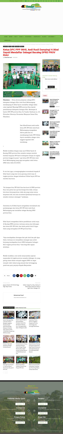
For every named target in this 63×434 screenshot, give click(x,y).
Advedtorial (52, 117)
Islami (44, 36)
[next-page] (6, 372)
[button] (61, 37)
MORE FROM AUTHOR (20, 307)
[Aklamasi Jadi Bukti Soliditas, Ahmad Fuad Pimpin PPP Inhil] (21, 359)
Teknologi (37, 36)
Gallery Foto (52, 147)
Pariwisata (7, 40)
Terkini (45, 95)
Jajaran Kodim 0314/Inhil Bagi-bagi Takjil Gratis (11, 285)
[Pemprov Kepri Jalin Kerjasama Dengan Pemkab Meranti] (8, 339)
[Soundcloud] (46, 1)
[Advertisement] (31, 23)
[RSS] (43, 1)
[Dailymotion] (26, 1)
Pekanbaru (17, 46)
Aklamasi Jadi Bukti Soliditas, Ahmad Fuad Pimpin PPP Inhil (21, 366)
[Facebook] (28, 1)
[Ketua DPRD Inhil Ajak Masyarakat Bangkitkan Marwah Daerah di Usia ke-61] (45, 153)
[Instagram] (36, 1)
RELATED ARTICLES (9, 307)
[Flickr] (31, 1)
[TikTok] (48, 1)
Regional (22, 46)
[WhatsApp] (24, 275)
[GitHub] (33, 1)
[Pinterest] (41, 1)
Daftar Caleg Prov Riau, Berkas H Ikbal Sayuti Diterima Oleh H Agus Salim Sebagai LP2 (31, 286)
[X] (54, 1)
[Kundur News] (31, 7)
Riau (15, 36)
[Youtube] (59, 1)
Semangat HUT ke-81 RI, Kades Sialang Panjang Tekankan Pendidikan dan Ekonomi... (54, 113)
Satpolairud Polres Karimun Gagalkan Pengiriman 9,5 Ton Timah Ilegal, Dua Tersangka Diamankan (34, 323)
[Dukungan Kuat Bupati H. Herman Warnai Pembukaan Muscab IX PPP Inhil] (8, 359)
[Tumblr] (51, 1)
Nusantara (28, 36)
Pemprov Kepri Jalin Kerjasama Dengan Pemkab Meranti (7, 345)
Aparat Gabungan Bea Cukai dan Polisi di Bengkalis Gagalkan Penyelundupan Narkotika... (54, 102)
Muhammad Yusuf (8, 57)
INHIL (5, 362)
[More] (35, 275)
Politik (14, 44)
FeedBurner (54, 88)
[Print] (31, 275)
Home (6, 36)
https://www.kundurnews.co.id (20, 297)
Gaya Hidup (51, 36)
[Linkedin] (38, 1)
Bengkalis (5, 318)
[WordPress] (56, 1)
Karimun (5, 341)
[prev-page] (4, 372)
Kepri (10, 36)
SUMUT (21, 36)
